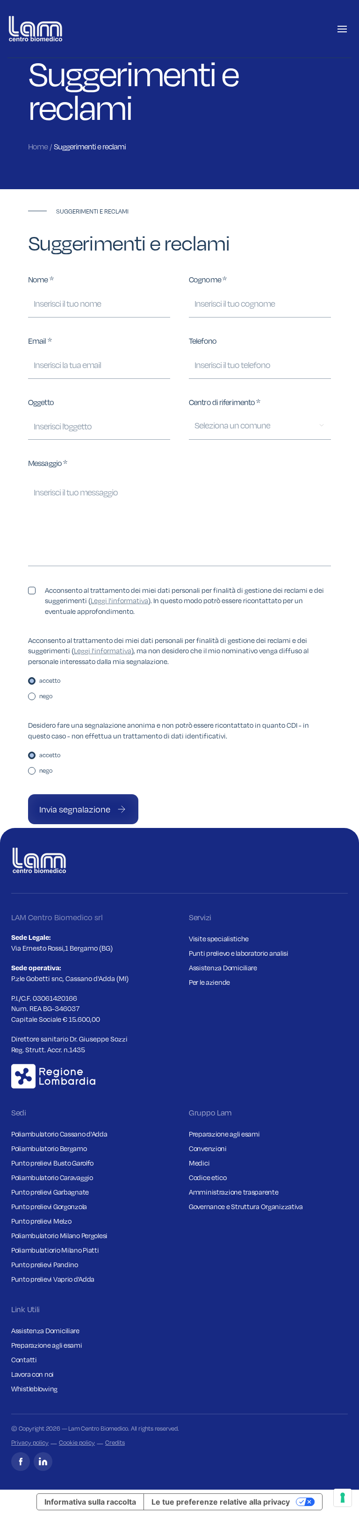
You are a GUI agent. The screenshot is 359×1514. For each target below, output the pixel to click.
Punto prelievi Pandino (44, 1264)
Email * (39, 341)
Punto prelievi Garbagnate (50, 1192)
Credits (115, 1442)
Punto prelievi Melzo (41, 1221)
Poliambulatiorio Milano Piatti (55, 1250)
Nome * (40, 279)
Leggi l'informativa (119, 600)
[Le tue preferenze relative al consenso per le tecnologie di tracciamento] (343, 1498)
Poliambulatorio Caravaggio (52, 1177)
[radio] (32, 681)
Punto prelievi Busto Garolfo (52, 1163)
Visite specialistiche (219, 938)
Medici (199, 1163)
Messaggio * (47, 463)
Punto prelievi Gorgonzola (49, 1206)
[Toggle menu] (342, 29)
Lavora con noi (32, 1374)
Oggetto (41, 402)
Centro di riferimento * (224, 402)
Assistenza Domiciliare (223, 967)
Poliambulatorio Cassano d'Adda (59, 1134)
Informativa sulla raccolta (90, 1502)
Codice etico (208, 1177)
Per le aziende (209, 982)
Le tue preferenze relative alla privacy (220, 1502)
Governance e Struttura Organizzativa (246, 1206)
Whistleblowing (34, 1388)
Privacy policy (30, 1442)
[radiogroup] (179, 688)
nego (45, 696)
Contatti (24, 1359)
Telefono (202, 341)
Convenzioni (208, 1148)
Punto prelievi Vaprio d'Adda (52, 1279)
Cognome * (207, 279)
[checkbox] (32, 590)
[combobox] (260, 425)
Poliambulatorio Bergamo (49, 1148)
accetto (49, 680)
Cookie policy (77, 1442)
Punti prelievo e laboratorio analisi (238, 953)
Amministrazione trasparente (233, 1192)
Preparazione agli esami (224, 1134)
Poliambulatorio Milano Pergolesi (59, 1235)
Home (38, 146)
